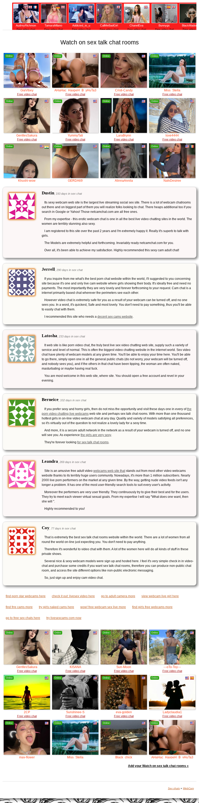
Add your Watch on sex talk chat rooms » (158, 766)
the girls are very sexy (96, 435)
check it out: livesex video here (73, 596)
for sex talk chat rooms (93, 442)
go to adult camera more (118, 596)
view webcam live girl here (160, 596)
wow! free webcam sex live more (103, 607)
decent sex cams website (115, 316)
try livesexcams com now (63, 618)
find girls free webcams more (152, 607)
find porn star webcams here (26, 596)
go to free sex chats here (23, 618)
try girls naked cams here (56, 607)
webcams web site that (109, 471)
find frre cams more (19, 607)
